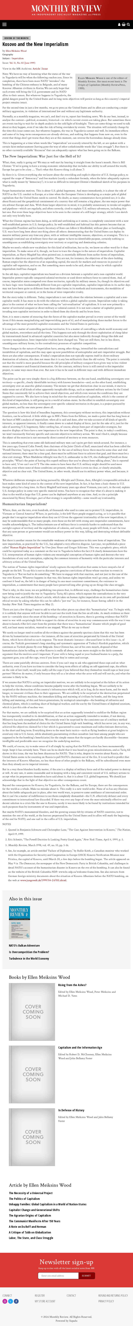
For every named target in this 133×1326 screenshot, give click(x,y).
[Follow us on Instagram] (4, 1301)
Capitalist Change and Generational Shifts (34, 1210)
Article (36, 68)
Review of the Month (17, 38)
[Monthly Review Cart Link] (123, 24)
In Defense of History (71, 1110)
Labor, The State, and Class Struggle (31, 1238)
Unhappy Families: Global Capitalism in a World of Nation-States (48, 1204)
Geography (7, 54)
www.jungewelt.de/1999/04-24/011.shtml (43, 880)
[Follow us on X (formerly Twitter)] (10, 1301)
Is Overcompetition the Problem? (29, 952)
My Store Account (45, 1301)
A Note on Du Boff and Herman (27, 1227)
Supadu (73, 1321)
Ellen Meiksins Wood (16, 50)
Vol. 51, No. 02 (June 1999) (22, 62)
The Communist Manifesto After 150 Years (34, 1221)
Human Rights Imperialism (25, 547)
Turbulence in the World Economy (29, 958)
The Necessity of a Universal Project (31, 1193)
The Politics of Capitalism (24, 1199)
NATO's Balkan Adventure (24, 945)
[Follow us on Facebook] (16, 1301)
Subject (6, 58)
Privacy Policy (106, 1301)
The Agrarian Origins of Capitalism (30, 1215)
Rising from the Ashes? (72, 985)
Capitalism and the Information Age (80, 1047)
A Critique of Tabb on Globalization (30, 1232)
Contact (71, 1295)
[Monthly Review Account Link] (119, 24)
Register (40, 1295)
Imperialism (18, 58)
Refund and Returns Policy (113, 1295)
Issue (45, 68)
